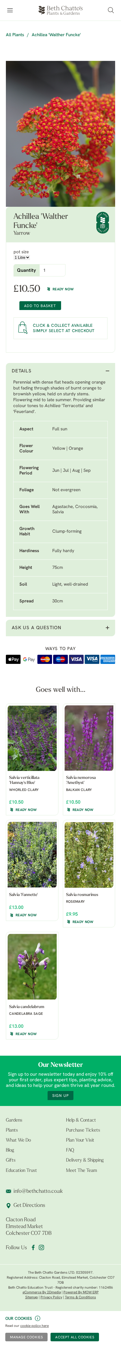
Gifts (11, 1160)
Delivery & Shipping (85, 1160)
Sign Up (60, 1096)
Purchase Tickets (83, 1130)
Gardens (14, 1120)
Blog (10, 1150)
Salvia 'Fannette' (23, 895)
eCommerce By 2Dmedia (42, 1292)
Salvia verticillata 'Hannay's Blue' (24, 780)
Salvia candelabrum (26, 1007)
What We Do (18, 1140)
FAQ (70, 1150)
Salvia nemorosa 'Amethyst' (81, 780)
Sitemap (31, 1297)
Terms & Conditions (80, 1297)
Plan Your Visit (80, 1140)
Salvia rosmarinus (82, 895)
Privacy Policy (51, 1297)
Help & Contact (81, 1120)
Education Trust (21, 1170)
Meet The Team (81, 1170)
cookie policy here (34, 1326)
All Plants (15, 35)
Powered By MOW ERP (81, 1292)
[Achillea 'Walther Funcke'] (60, 134)
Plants (12, 1130)
